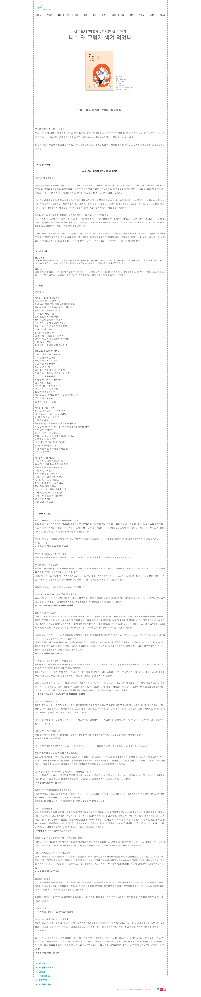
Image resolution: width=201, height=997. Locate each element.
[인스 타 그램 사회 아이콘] (161, 989)
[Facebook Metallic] (165, 989)
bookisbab (46, 9)
